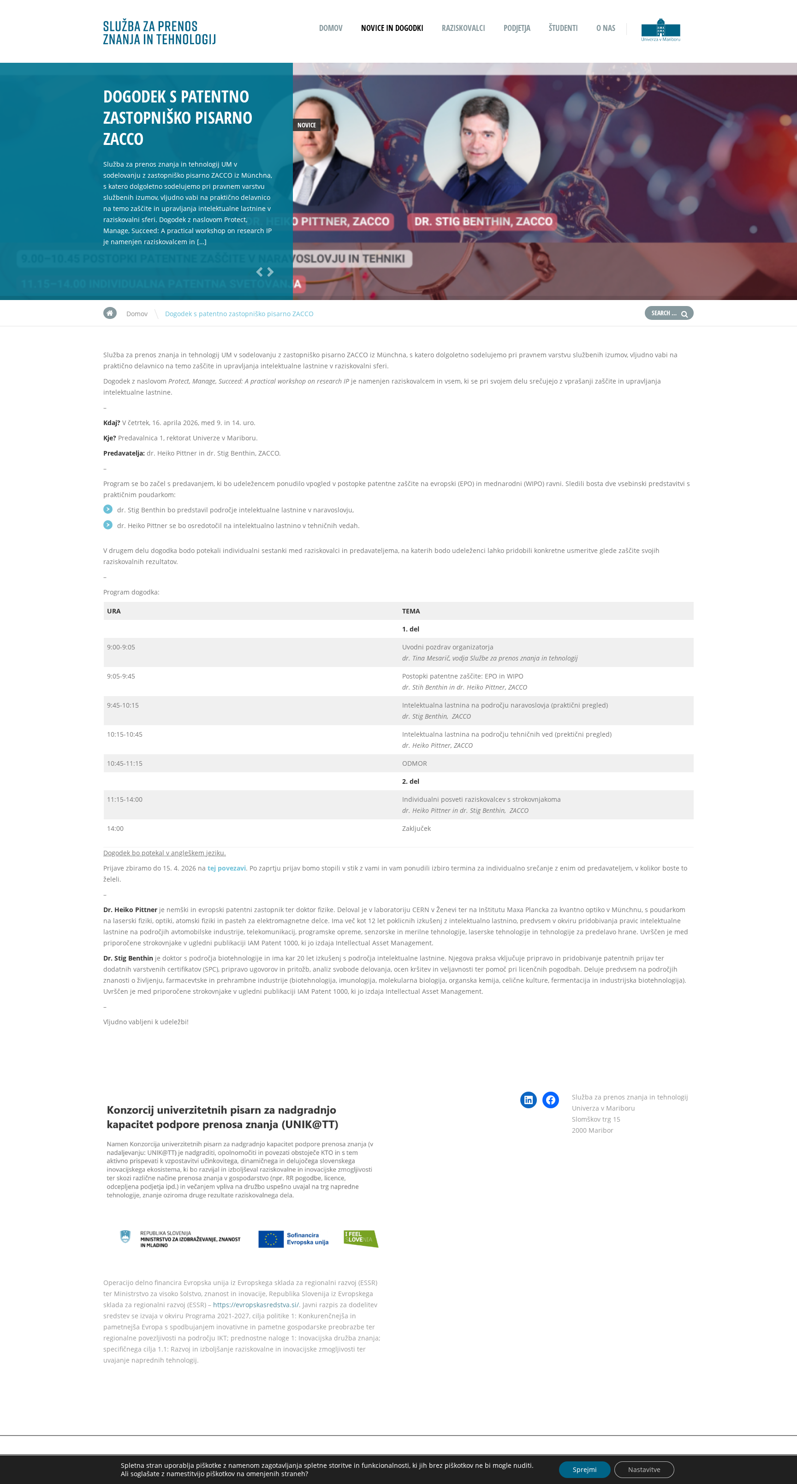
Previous (257, 271)
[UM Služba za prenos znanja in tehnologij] (159, 38)
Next (268, 271)
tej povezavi (227, 868)
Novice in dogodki (392, 28)
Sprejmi (585, 1469)
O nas (605, 28)
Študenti (563, 28)
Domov (331, 28)
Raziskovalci (463, 28)
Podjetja (517, 28)
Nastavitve (644, 1469)
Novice (306, 124)
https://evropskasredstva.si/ (256, 1304)
